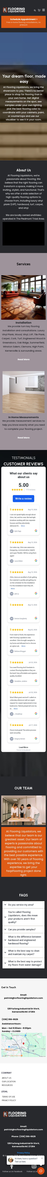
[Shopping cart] (39, 10)
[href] (23, 1045)
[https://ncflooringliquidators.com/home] (14, 10)
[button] (43, 10)
